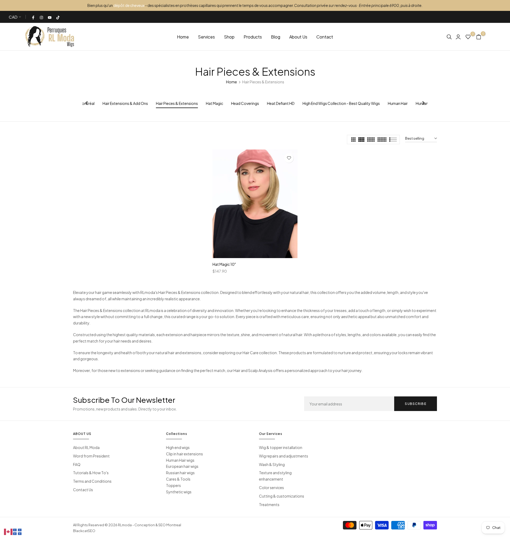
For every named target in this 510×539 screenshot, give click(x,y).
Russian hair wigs (180, 472)
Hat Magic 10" (224, 264)
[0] (468, 36)
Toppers (173, 485)
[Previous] (86, 103)
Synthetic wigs (179, 491)
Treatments (269, 504)
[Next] (423, 103)
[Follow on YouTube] (50, 17)
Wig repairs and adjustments (283, 456)
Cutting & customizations (281, 496)
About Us (298, 37)
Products (253, 37)
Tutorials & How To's (91, 472)
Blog (275, 37)
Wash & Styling (272, 464)
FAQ (76, 464)
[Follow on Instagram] (42, 17)
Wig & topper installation (280, 447)
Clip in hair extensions (184, 453)
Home (183, 37)
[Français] (17, 531)
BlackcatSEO (84, 531)
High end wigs (178, 447)
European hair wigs (182, 466)
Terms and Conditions (92, 481)
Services (206, 37)
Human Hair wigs (180, 460)
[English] (8, 531)
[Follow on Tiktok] (58, 17)
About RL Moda (86, 447)
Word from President (91, 456)
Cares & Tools (178, 479)
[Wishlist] (289, 158)
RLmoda (125, 525)
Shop (229, 37)
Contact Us (83, 489)
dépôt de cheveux (128, 5)
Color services (271, 487)
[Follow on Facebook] (33, 17)
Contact (324, 37)
